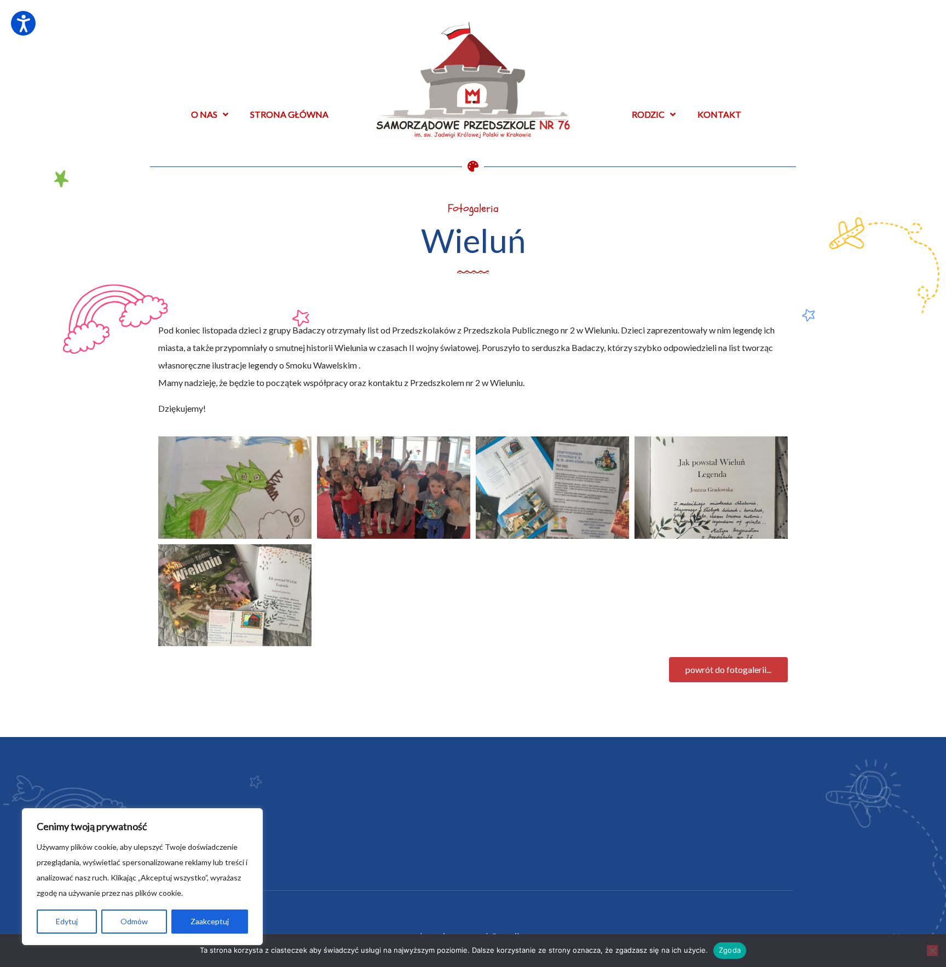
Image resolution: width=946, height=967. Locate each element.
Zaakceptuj (210, 921)
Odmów (134, 921)
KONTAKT (719, 114)
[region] (142, 876)
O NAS (204, 114)
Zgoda (730, 950)
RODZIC (648, 114)
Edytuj (67, 921)
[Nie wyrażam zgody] (932, 950)
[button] (728, 669)
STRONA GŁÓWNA (289, 114)
